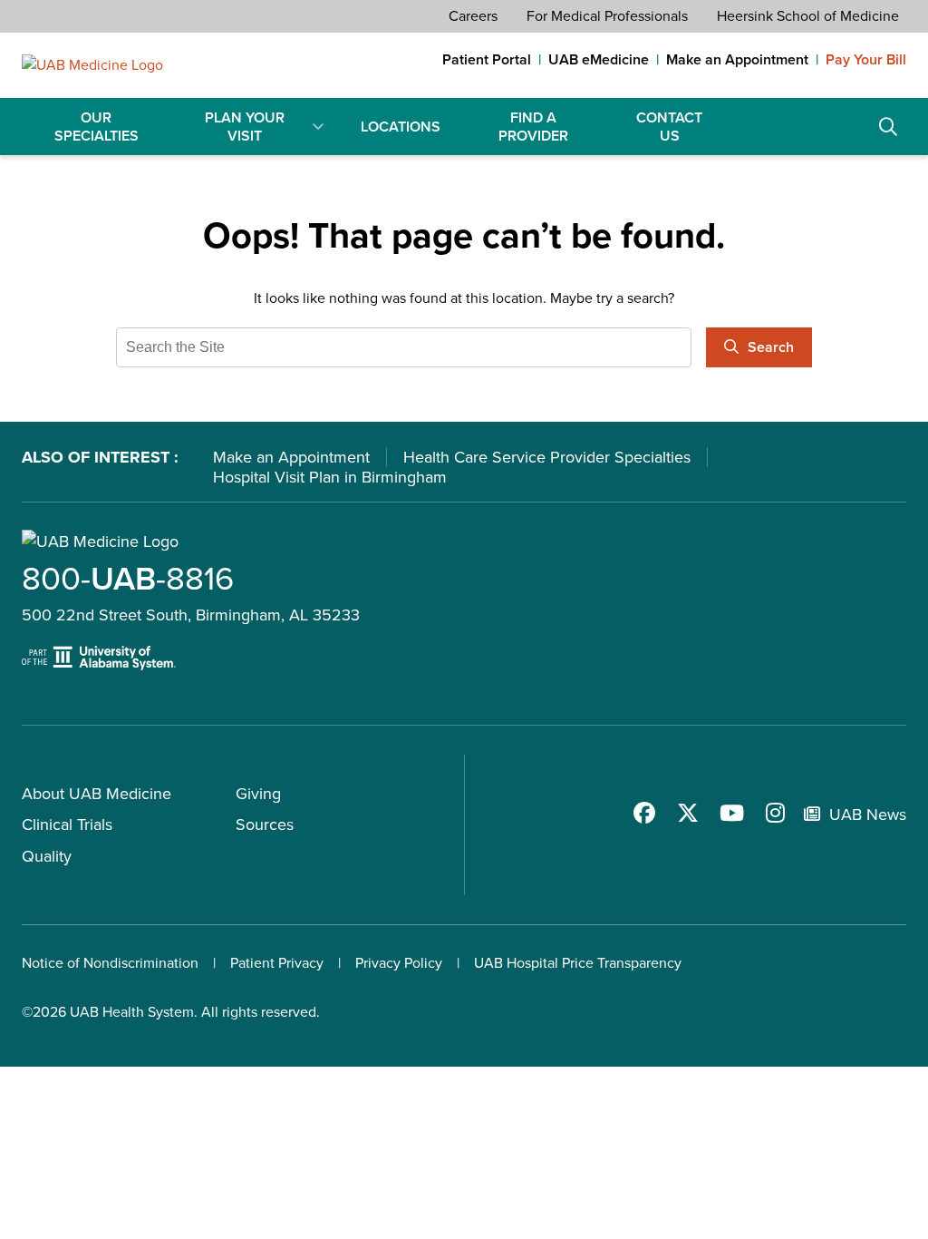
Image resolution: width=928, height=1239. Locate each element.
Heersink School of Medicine (808, 15)
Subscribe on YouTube (731, 812)
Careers (473, 15)
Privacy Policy (398, 962)
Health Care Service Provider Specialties (547, 457)
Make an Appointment (737, 60)
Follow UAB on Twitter (687, 812)
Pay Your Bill (866, 60)
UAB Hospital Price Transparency (578, 962)
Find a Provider (533, 126)
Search (888, 127)
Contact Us (669, 126)
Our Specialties (96, 126)
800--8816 (128, 578)
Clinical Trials (67, 824)
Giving (258, 793)
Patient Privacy (277, 962)
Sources (265, 824)
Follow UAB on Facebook (644, 812)
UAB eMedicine (598, 60)
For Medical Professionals (607, 15)
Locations (400, 126)
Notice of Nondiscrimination (110, 962)
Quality (47, 856)
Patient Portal (486, 60)
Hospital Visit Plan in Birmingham (330, 477)
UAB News (867, 814)
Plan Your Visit (245, 126)
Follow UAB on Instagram (774, 812)
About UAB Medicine (96, 793)
